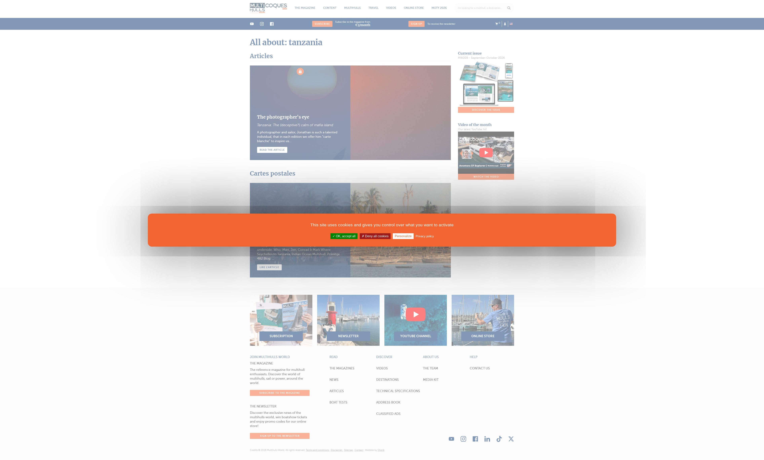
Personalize (403, 236)
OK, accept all (345, 236)
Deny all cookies (376, 236)
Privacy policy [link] (425, 236)
